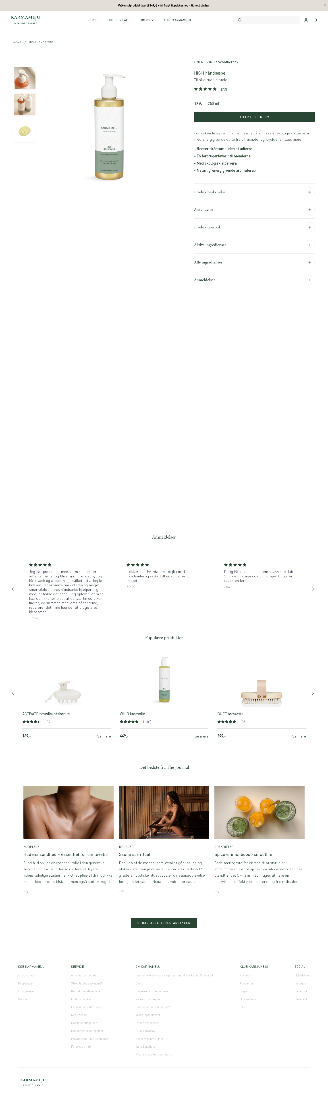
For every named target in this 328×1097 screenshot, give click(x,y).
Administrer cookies (84, 975)
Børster (23, 999)
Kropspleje (25, 983)
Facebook (301, 991)
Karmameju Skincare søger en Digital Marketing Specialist (174, 975)
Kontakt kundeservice (85, 991)
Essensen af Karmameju (151, 991)
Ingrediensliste (145, 1046)
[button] (206, 89)
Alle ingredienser (208, 262)
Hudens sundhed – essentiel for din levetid (65, 854)
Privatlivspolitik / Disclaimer (90, 1038)
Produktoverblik (207, 227)
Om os (139, 983)
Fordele (245, 975)
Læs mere (293, 139)
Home (17, 42)
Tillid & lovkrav (145, 1030)
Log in (244, 991)
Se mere (104, 736)
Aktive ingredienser (210, 244)
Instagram (301, 983)
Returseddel (79, 1014)
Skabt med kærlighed (149, 1038)
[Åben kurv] (315, 19)
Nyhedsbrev (302, 975)
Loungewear (26, 991)
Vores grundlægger (148, 999)
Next (313, 590)
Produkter (246, 983)
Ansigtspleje (26, 975)
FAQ (242, 1007)
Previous (14, 590)
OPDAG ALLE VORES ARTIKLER (164, 923)
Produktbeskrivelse (210, 192)
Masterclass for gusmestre (153, 1054)
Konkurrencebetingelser (87, 1030)
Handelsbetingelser (84, 1022)
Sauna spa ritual (134, 854)
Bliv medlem (248, 999)
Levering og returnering (86, 1007)
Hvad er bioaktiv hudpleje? (152, 1007)
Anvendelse (203, 209)
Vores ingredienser (147, 1014)
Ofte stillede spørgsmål (86, 983)
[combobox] (266, 20)
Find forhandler (81, 999)
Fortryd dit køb (81, 1046)
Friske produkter (146, 1022)
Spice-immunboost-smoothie (243, 854)
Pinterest (301, 999)
